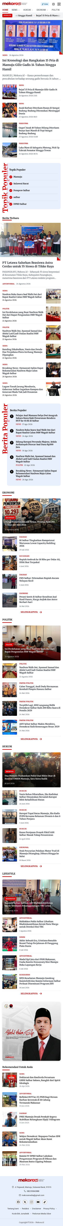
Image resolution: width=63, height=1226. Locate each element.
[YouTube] (38, 1202)
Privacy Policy (49, 1208)
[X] (25, 1202)
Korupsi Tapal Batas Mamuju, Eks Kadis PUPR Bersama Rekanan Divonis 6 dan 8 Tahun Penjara (39, 816)
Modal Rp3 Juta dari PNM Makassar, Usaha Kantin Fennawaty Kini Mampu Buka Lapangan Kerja (38, 962)
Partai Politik (26, 683)
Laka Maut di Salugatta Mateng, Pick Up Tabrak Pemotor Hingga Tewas (39, 149)
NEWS (14, 10)
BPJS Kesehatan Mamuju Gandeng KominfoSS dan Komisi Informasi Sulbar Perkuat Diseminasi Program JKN (40, 981)
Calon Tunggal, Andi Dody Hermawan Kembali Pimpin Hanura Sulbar (38, 688)
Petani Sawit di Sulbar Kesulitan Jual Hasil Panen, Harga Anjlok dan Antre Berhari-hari (38, 599)
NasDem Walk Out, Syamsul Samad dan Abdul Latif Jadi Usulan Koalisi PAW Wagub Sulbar (39, 670)
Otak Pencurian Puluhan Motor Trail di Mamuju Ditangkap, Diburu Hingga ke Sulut (39, 854)
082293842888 (33, 1191)
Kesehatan (24, 975)
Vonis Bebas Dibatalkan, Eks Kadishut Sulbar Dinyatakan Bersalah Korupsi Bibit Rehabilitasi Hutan (38, 797)
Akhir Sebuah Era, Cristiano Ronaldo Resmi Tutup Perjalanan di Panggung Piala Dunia (38, 943)
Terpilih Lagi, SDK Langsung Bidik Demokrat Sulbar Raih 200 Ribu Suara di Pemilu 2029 (39, 708)
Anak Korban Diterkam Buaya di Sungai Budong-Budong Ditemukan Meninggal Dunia (39, 111)
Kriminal (24, 847)
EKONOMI (41, 10)
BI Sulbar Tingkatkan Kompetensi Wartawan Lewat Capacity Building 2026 (37, 543)
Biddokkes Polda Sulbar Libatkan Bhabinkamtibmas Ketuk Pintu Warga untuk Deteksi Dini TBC (38, 924)
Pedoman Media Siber (41, 1214)
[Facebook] (18, 1202)
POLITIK (56, 10)
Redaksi (25, 1208)
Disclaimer (36, 1208)
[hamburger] (59, 4)
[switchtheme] (53, 4)
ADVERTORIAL (8, 284)
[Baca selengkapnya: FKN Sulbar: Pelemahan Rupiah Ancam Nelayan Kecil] (9, 581)
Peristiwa (23, 123)
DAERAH (23, 537)
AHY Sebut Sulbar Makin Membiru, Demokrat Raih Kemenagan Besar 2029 (39, 725)
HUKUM (27, 10)
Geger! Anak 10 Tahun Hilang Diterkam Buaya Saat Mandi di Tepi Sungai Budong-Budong (39, 130)
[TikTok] (45, 1202)
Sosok (22, 937)
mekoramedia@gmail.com (33, 1195)
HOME (5, 10)
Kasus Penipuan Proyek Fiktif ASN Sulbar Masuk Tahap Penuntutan (36, 833)
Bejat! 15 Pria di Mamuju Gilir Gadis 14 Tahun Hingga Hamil (38, 91)
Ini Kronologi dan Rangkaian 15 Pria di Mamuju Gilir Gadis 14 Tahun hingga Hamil (30, 64)
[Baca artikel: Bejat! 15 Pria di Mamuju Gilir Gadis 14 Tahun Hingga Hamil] (9, 91)
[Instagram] (31, 1202)
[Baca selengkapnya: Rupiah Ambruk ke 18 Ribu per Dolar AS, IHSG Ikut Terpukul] (9, 562)
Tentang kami (13, 1208)
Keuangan (24, 556)
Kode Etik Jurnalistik (20, 1214)
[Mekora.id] (31, 1180)
